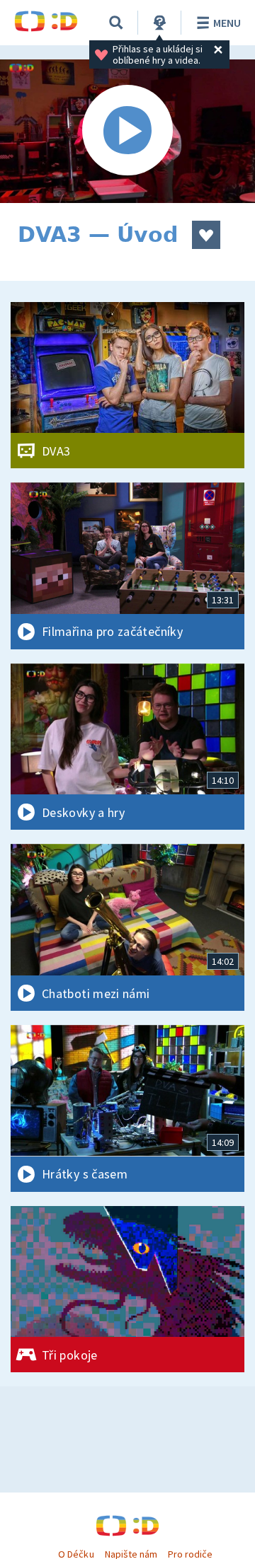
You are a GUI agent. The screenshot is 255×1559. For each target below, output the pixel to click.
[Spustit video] (127, 131)
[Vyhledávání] (116, 22)
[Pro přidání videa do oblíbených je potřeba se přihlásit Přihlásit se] (206, 235)
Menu (227, 23)
